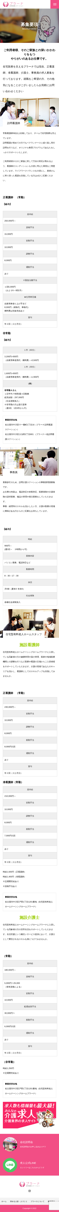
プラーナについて (37, 1201)
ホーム (4, 1201)
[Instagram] (29, 1190)
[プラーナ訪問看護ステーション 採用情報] (13, 4)
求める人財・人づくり (18, 1201)
